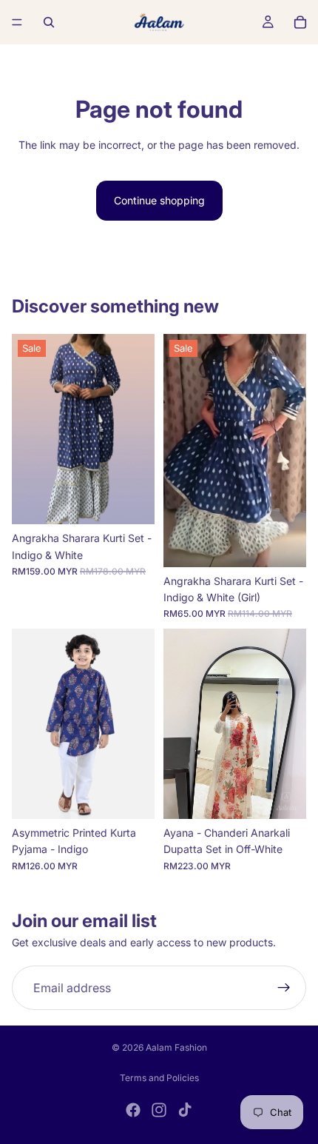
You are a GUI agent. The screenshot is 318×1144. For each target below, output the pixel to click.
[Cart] (300, 22)
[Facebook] (133, 1110)
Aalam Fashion (176, 1047)
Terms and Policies (159, 1077)
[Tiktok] (185, 1110)
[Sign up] (284, 987)
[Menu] (17, 22)
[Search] (49, 22)
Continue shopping (159, 200)
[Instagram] (159, 1110)
